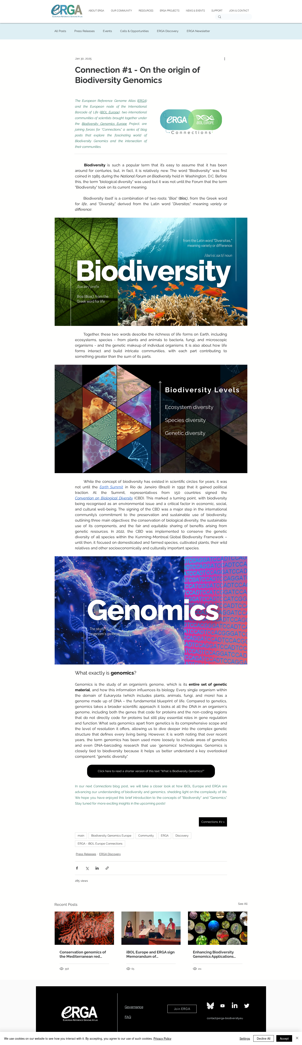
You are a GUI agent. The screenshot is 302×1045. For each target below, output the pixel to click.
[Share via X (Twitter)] (87, 868)
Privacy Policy (162, 1038)
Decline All (263, 1038)
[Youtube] (222, 1005)
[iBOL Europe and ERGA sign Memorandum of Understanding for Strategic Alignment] (151, 928)
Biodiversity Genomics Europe (111, 835)
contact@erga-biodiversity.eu (225, 1018)
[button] (169, 11)
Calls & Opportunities (134, 31)
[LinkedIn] (234, 1005)
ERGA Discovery (168, 31)
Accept (284, 1038)
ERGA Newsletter (198, 31)
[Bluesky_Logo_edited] (210, 1005)
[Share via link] (107, 868)
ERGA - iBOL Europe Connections (100, 843)
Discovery (182, 835)
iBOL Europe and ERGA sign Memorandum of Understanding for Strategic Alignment (150, 954)
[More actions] (224, 58)
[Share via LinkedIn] (97, 868)
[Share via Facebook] (77, 868)
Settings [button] (245, 1038)
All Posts (60, 31)
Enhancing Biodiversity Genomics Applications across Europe (213, 954)
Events (107, 31)
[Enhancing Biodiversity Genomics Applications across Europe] (217, 928)
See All (243, 903)
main (81, 835)
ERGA (164, 835)
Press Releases (84, 31)
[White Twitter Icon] (246, 1005)
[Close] (297, 1038)
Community (146, 835)
